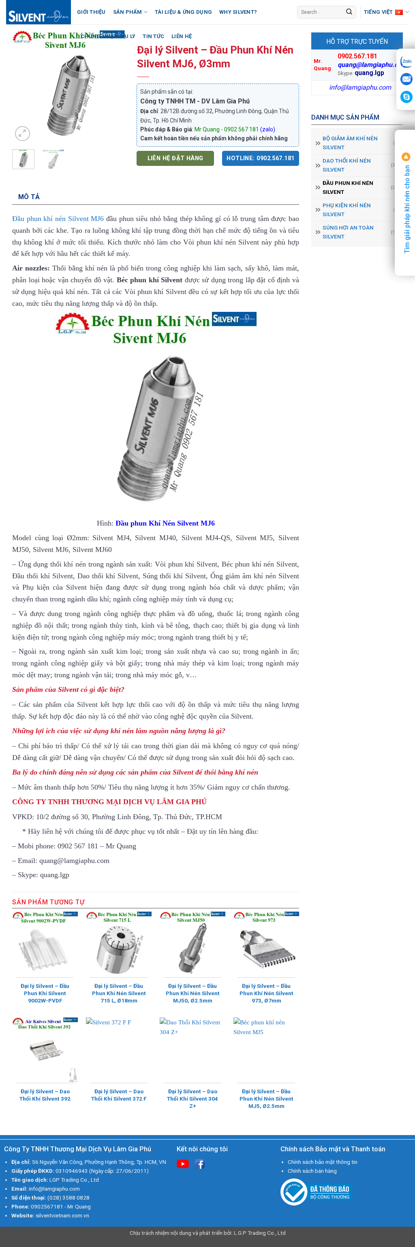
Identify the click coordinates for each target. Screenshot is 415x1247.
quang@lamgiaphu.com (372, 65)
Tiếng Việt (378, 12)
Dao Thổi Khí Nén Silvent (347, 165)
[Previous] (24, 86)
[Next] (112, 86)
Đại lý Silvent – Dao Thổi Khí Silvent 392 (45, 1095)
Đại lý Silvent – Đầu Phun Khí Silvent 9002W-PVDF (45, 993)
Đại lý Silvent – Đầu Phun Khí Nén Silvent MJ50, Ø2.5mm (193, 993)
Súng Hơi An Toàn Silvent (348, 232)
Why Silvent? (238, 12)
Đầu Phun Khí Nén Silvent (348, 187)
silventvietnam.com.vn (62, 1215)
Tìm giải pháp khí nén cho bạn (407, 208)
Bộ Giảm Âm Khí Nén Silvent (350, 142)
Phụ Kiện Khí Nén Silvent (347, 209)
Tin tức (153, 36)
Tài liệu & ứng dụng (183, 12)
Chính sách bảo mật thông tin (322, 1162)
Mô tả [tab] (29, 197)
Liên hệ (181, 36)
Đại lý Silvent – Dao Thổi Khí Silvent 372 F (119, 1095)
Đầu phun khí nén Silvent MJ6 (58, 219)
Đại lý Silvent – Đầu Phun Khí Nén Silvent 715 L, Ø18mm (119, 993)
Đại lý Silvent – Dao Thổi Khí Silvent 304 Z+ (192, 1098)
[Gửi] (349, 12)
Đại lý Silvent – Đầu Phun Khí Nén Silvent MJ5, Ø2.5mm (266, 1098)
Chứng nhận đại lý (108, 36)
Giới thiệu (91, 12)
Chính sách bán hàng (312, 1171)
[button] (22, 133)
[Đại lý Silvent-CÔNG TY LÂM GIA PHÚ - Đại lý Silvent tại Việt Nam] (38, 12)
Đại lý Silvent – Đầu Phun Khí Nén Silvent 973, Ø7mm (266, 993)
